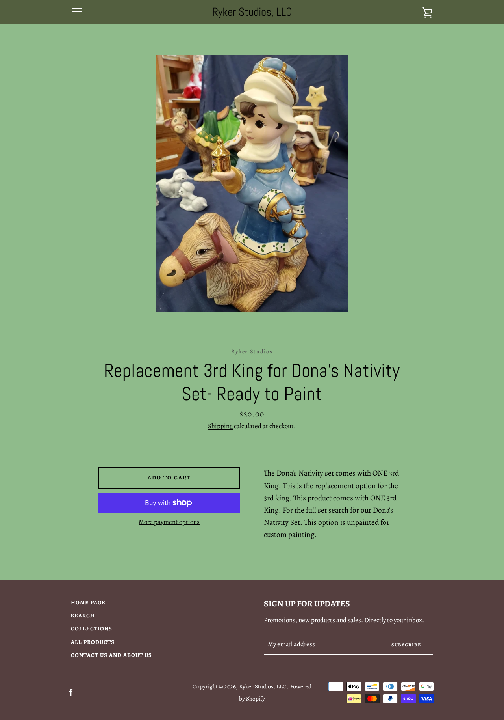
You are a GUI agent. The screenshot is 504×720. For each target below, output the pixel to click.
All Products (93, 642)
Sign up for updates (307, 603)
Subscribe (406, 645)
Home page (88, 602)
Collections (91, 628)
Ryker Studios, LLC (252, 12)
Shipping (220, 426)
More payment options (169, 521)
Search (83, 615)
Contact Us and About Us (111, 655)
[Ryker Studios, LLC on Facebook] (71, 691)
